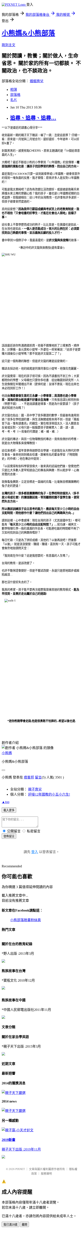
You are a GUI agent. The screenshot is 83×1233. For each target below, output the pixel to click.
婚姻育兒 (36, 81)
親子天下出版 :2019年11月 (21, 1149)
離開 (24, 1224)
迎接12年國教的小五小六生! (49, 794)
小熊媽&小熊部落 (28, 33)
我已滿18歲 (10, 1224)
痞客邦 (29, 777)
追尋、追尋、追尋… (33, 118)
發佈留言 (8, 836)
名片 (13, 100)
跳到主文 (8, 45)
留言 (38, 777)
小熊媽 (7, 753)
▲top (5, 802)
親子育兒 (35, 789)
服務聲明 (46, 1173)
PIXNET (20, 1169)
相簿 (13, 89)
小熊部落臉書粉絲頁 (25, 920)
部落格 (15, 95)
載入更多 (8, 810)
